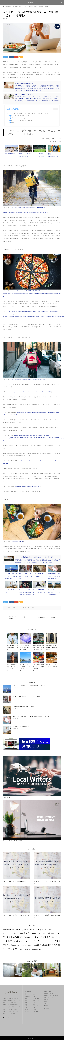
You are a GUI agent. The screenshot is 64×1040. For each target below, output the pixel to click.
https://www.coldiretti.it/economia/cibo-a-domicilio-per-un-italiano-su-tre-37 (31, 392)
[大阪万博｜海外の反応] (11, 148)
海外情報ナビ (32, 2)
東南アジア (30, 945)
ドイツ (26, 937)
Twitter (46, 1005)
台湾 (10, 945)
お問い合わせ (47, 1001)
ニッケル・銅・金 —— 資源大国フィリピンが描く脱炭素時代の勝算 (54, 592)
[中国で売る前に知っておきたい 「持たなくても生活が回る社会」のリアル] (54, 568)
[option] (12, 970)
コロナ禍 (41, 933)
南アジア (27, 998)
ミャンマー (51, 941)
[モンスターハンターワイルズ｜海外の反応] (25, 148)
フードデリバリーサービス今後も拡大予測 (21, 120)
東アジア (25, 945)
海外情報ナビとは (48, 993)
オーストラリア (16, 933)
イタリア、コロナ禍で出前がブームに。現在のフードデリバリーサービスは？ (27, 113)
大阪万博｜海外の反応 (10, 153)
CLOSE (55, 108)
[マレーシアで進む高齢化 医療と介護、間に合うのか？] (39, 584)
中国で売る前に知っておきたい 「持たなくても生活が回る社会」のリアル (54, 576)
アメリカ (31, 930)
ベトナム (26, 941)
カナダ (21, 933)
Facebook (47, 1008)
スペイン (56, 933)
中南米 (26, 1007)
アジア (25, 930)
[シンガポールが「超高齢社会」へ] (11, 584)
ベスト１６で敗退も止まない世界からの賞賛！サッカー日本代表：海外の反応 (34, 557)
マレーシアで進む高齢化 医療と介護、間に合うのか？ (40, 592)
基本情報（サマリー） (17, 945)
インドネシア (49, 930)
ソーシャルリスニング (12, 937)
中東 (26, 1002)
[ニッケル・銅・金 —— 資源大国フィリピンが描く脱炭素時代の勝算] (54, 584)
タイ (23, 937)
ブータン (21, 941)
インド (42, 930)
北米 (26, 1005)
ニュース (39, 937)
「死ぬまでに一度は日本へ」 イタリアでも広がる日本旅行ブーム (11, 576)
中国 (56, 941)
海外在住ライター (16, 607)
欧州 (11, 607)
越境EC (30, 949)
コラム (25, 607)
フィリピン (14, 941)
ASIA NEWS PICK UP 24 (12, 930)
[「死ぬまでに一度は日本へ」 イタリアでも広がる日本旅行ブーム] (11, 568)
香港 (40, 949)
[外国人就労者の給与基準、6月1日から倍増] (39, 568)
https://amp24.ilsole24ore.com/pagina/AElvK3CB (27, 486)
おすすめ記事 (32, 961)
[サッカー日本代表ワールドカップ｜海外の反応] (39, 148)
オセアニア (27, 1009)
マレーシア (34, 941)
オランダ (9, 933)
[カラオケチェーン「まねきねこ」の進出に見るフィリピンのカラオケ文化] (25, 584)
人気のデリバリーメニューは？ (18, 118)
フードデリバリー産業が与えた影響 (20, 115)
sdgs (22, 929)
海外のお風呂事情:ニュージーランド (24, 94)
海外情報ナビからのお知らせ (51, 995)
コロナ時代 (33, 933)
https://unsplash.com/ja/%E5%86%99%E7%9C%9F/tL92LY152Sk (28, 379)
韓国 (37, 949)
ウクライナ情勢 (56, 929)
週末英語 (34, 949)
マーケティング (44, 941)
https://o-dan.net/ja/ (17, 541)
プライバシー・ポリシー (50, 997)
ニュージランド (31, 937)
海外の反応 (40, 945)
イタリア (8, 607)
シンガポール (48, 933)
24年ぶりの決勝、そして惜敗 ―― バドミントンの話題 (25, 576)
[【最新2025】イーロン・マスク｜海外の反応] (54, 148)
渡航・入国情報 (24, 949)
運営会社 (46, 999)
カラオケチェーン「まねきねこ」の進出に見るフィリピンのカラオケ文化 (25, 592)
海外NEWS (36, 998)
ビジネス (29, 607)
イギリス (36, 929)
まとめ (12, 122)
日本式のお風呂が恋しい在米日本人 (24, 83)
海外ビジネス (51, 945)
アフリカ (27, 1011)
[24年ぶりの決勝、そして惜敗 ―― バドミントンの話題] (25, 568)
